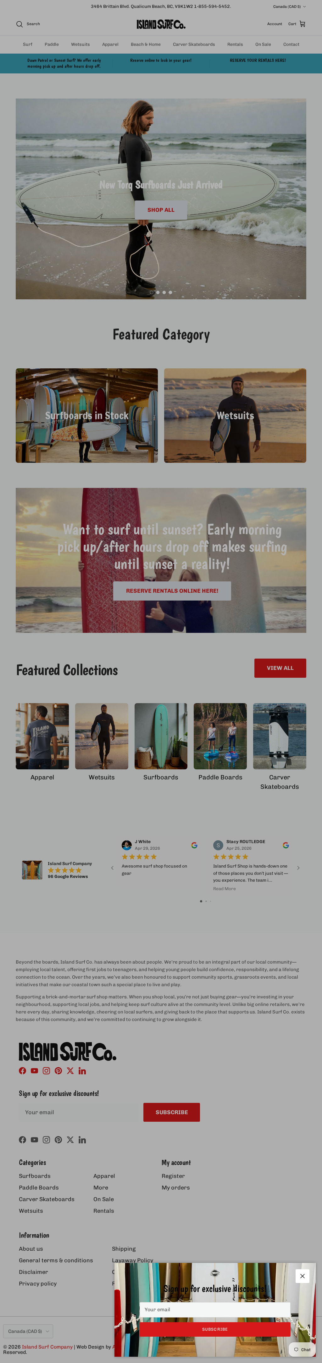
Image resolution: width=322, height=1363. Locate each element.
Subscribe (215, 1329)
